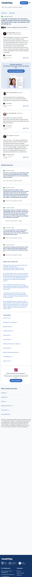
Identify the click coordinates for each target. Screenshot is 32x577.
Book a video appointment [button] (16, 71)
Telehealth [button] (12, 13)
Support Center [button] (20, 573)
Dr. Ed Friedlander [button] (12, 113)
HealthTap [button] (4, 13)
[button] (7, 3)
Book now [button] (24, 2)
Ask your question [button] (16, 380)
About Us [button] (19, 571)
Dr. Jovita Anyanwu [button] (12, 92)
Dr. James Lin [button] (10, 135)
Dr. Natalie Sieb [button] (11, 32)
